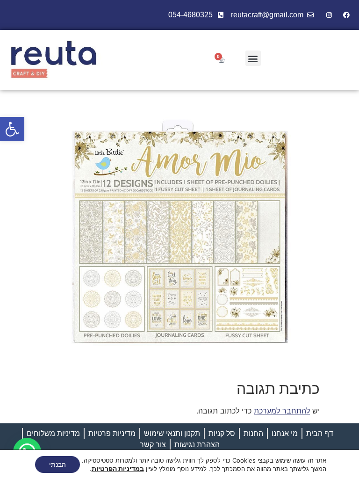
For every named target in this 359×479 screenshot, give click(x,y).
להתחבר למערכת (282, 410)
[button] (12, 129)
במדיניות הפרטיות (118, 468)
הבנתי (57, 464)
